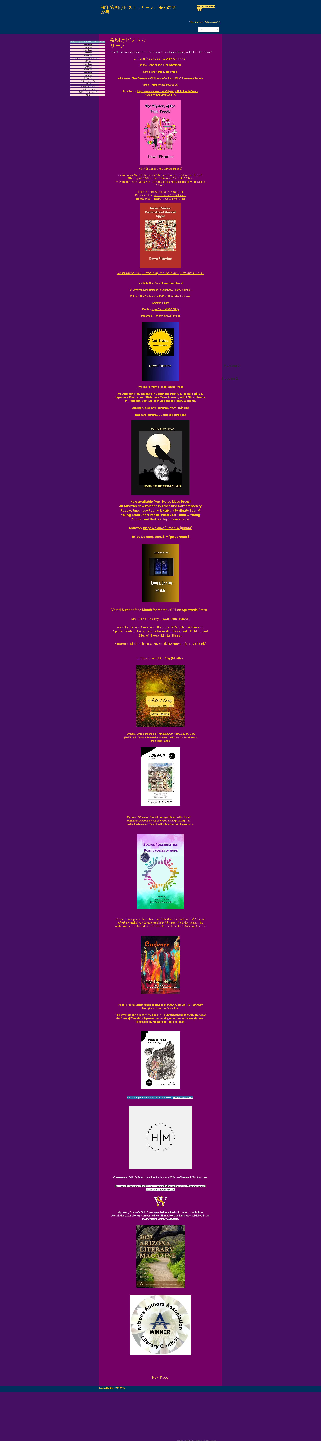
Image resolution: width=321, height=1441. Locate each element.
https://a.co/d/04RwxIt (170, 195)
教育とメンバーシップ (88, 92)
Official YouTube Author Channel (160, 58)
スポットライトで (88, 81)
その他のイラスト (88, 86)
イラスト (87, 83)
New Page (88, 44)
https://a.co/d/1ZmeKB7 (161, 528)
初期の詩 (87, 61)
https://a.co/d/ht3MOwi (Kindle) (167, 408)
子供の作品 (88, 78)
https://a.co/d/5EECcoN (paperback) (160, 415)
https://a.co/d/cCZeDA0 (165, 84)
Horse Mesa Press (183, 1097)
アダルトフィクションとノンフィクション (88, 58)
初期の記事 (88, 67)
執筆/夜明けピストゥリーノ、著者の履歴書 (88, 41)
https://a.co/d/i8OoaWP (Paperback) (174, 643)
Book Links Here (166, 635)
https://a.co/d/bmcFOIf (166, 191)
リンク (88, 95)
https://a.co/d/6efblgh (169, 198)
